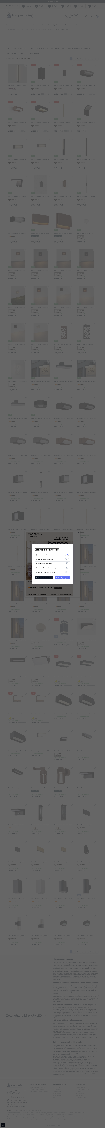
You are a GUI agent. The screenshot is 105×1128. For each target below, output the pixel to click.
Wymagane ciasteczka (45, 555)
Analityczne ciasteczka (45, 563)
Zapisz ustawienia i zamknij (44, 578)
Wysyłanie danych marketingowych (49, 568)
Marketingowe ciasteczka (46, 559)
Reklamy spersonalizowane (46, 572)
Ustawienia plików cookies (47, 550)
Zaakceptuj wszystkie (62, 578)
